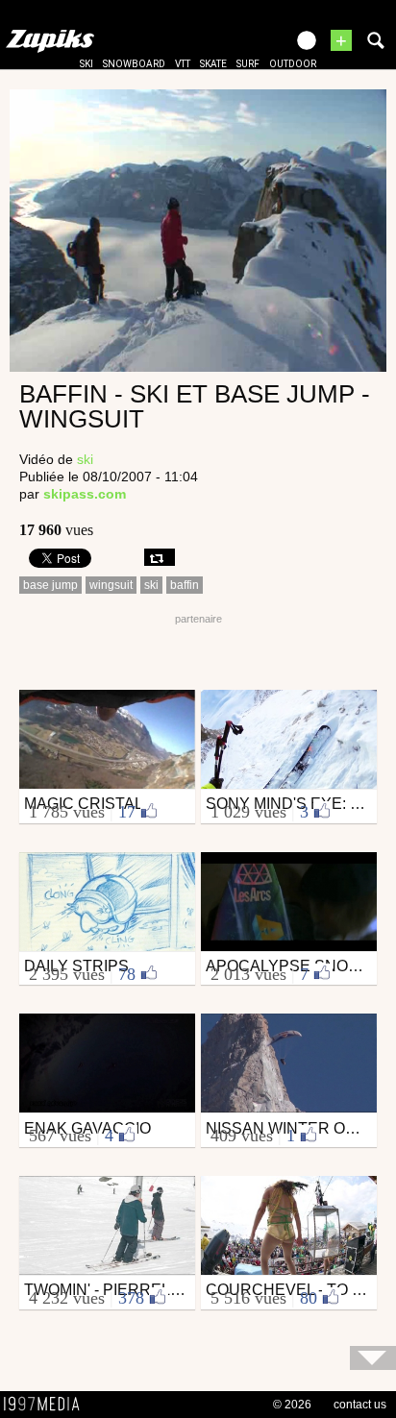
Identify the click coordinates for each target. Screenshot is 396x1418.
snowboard (134, 64)
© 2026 (292, 1404)
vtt (182, 64)
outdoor (292, 64)
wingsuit (111, 585)
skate (213, 64)
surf (248, 64)
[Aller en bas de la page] (373, 1358)
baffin (184, 585)
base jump (50, 585)
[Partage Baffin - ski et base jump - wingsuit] (159, 557)
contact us (360, 1404)
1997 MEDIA (47, 1404)
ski (86, 64)
